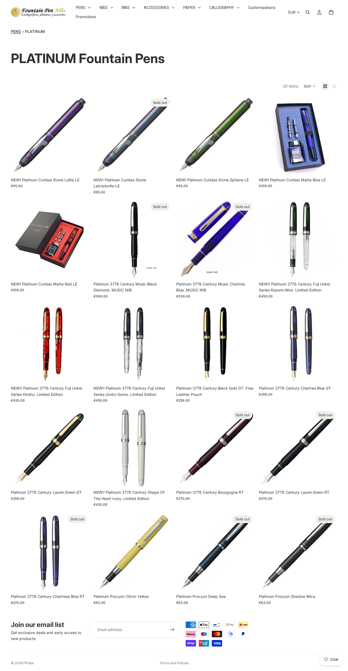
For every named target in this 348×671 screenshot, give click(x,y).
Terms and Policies (174, 663)
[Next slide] (246, 240)
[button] (310, 86)
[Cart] (331, 12)
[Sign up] (172, 629)
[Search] (308, 12)
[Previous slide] (184, 240)
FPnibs (28, 663)
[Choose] (81, 166)
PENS (16, 31)
